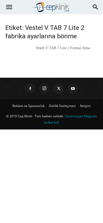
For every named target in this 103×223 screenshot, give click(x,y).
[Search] (95, 7)
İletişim (85, 106)
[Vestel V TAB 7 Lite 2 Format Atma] (18, 54)
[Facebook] (30, 88)
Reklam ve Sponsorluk (28, 106)
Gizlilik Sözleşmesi (62, 106)
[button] (9, 7)
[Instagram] (44, 88)
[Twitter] (58, 88)
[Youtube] (73, 88)
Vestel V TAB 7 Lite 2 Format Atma (63, 48)
